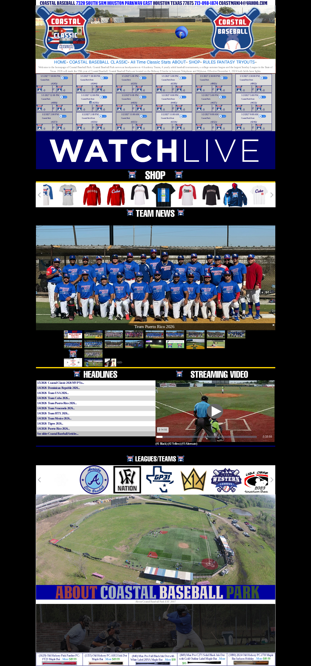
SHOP (194, 62)
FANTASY (226, 62)
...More (64, 659)
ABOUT (179, 62)
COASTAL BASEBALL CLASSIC (98, 62)
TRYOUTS (245, 62)
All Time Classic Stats (150, 62)
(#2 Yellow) (174, 443)
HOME (60, 62)
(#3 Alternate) (189, 443)
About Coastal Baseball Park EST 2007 (155, 601)
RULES (209, 62)
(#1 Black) (161, 443)
